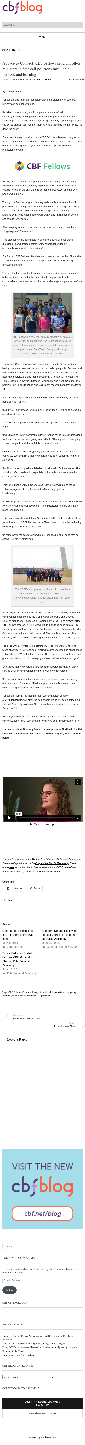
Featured (11, 49)
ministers (52, 992)
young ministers (18, 995)
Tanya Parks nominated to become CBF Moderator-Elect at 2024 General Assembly (18, 959)
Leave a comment (76, 79)
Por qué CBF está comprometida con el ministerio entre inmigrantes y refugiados (40, 1347)
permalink (45, 995)
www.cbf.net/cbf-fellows (17, 699)
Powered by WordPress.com (42, 1437)
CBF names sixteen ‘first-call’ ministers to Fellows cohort (18, 935)
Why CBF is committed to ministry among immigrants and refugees (34, 1343)
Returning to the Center (13, 1351)
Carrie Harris (42, 79)
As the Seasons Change (65, 1024)
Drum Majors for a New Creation (18, 1354)
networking (63, 992)
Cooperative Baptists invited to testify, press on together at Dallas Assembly (59, 935)
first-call (43, 992)
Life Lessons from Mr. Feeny (27, 1016)
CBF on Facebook (14, 1302)
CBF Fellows (14, 992)
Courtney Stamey (30, 992)
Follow (9, 1290)
